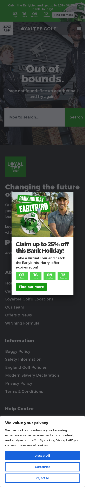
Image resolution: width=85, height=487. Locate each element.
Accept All (42, 456)
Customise (42, 467)
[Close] (68, 196)
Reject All (43, 478)
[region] (42, 451)
